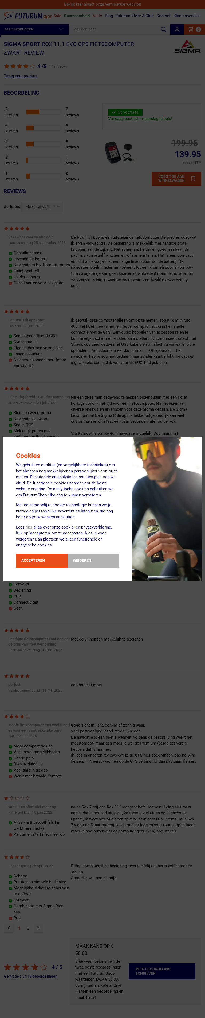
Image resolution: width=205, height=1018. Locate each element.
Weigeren (82, 560)
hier (29, 527)
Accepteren (33, 560)
